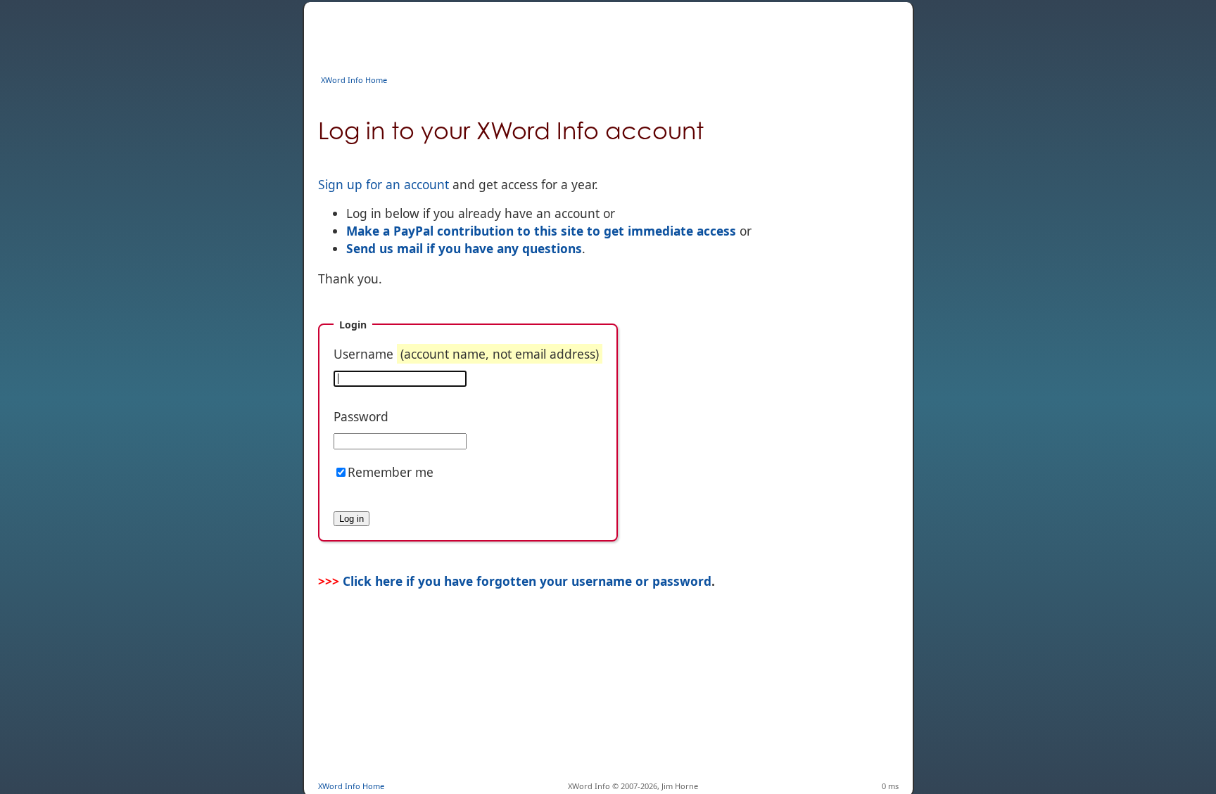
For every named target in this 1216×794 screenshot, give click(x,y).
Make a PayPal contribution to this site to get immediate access (541, 230)
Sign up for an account (383, 184)
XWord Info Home (354, 80)
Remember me (390, 471)
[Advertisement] (574, 33)
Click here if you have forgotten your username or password (527, 580)
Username (466, 353)
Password (361, 416)
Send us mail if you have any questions (464, 248)
